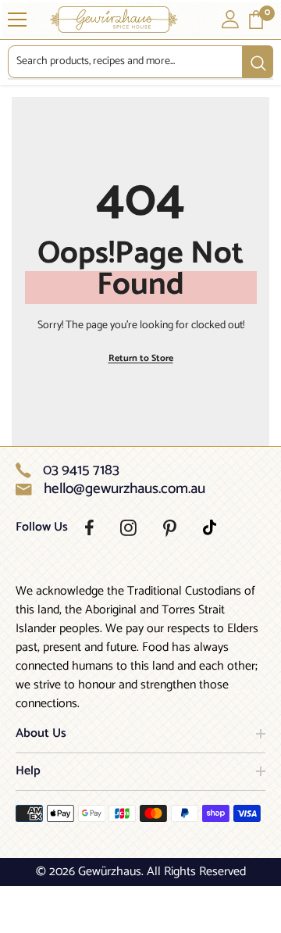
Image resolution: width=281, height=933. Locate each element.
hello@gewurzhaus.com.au (124, 489)
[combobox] (125, 61)
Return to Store (140, 358)
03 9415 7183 (81, 470)
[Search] (140, 62)
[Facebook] (89, 527)
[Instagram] (128, 527)
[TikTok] (210, 527)
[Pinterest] (170, 528)
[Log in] (230, 19)
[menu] (17, 19)
